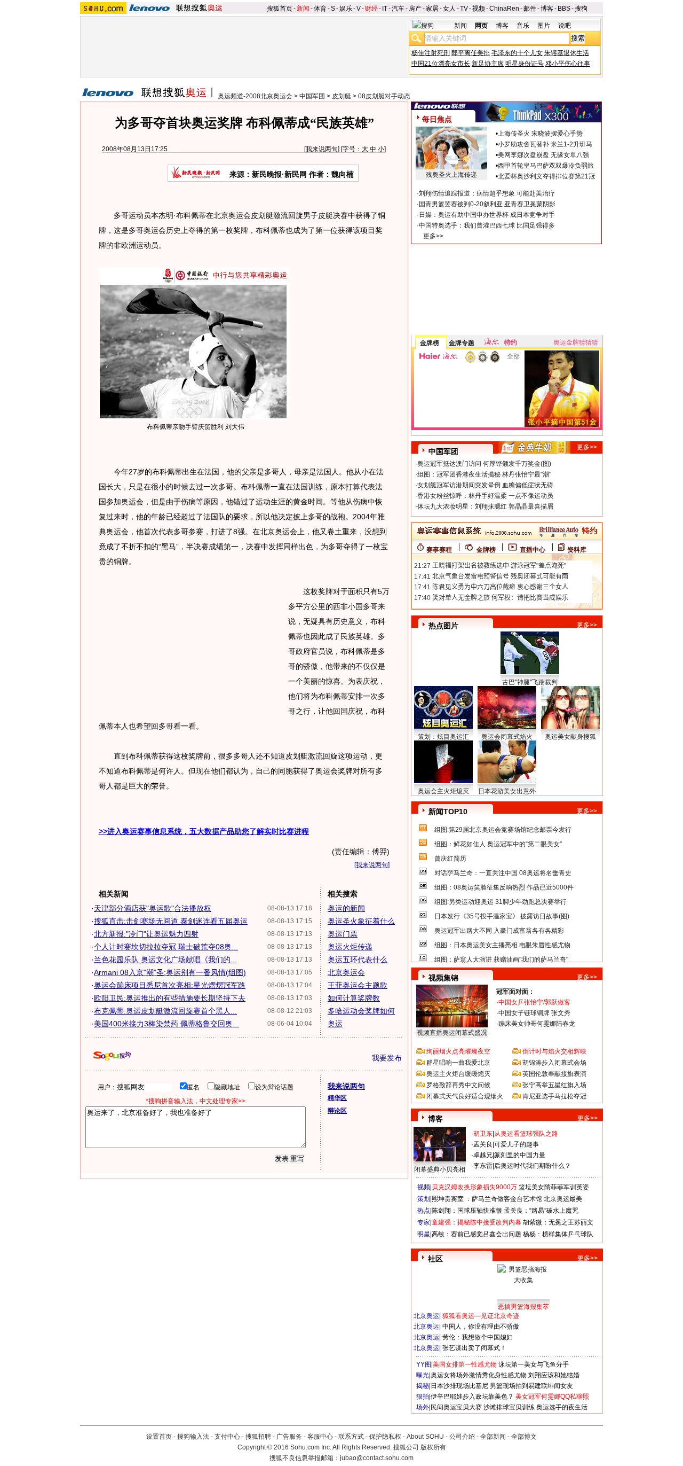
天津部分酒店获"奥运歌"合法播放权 (152, 908)
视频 (478, 8)
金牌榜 (429, 343)
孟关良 (483, 1144)
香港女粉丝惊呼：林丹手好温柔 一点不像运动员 (485, 496)
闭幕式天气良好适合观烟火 (464, 1096)
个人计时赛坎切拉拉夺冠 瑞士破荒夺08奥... (166, 946)
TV (464, 8)
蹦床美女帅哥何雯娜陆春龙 (536, 1023)
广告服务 (289, 1436)
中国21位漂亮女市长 (440, 63)
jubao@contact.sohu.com (377, 1458)
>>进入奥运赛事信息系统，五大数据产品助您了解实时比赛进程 (204, 831)
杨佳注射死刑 (430, 53)
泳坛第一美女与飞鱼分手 (533, 1364)
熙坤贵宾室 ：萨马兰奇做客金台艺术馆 (487, 1199)
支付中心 (227, 1436)
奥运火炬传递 (350, 946)
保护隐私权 (385, 1436)
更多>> (433, 236)
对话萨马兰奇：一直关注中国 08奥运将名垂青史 (502, 873)
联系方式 (351, 1436)
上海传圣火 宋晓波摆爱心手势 (540, 133)
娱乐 (345, 8)
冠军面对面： (515, 991)
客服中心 (320, 1436)
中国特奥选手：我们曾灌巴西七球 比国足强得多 (487, 225)
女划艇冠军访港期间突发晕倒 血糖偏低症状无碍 (485, 485)
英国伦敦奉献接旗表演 (554, 1074)
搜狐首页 (279, 8)
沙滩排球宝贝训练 (509, 1407)
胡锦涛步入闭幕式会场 (554, 1062)
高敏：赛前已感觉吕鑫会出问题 (476, 1234)
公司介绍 (462, 1436)
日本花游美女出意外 (507, 791)
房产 (415, 8)
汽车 (398, 8)
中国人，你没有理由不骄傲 (480, 1326)
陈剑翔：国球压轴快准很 (467, 1210)
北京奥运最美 (563, 1199)
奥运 (335, 1023)
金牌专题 (461, 343)
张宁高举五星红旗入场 (554, 1085)
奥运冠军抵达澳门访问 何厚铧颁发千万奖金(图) (484, 463)
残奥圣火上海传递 (451, 174)
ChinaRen (504, 8)
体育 (320, 8)
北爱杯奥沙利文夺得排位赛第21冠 (546, 176)
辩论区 (337, 1110)
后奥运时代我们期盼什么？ (532, 1165)
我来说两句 (322, 149)
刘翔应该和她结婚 (553, 1375)
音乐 (523, 25)
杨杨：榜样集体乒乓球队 (558, 1234)
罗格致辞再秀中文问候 (458, 1085)
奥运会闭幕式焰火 (507, 736)
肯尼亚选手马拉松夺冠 (554, 1096)
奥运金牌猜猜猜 (575, 342)
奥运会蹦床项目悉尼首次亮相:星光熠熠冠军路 (169, 985)
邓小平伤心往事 (567, 63)
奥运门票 (343, 934)
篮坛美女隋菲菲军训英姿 (554, 1187)
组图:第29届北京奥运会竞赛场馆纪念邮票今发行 (502, 829)
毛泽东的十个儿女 (517, 53)
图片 (543, 25)
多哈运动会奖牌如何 (361, 1011)
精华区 (337, 1098)
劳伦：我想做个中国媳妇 (477, 1337)
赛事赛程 (439, 549)
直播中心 (532, 549)
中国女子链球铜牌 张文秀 (534, 1013)
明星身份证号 (524, 63)
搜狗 (581, 8)
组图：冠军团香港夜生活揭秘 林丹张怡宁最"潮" (484, 474)
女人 (449, 8)
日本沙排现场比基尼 (459, 1386)
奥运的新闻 (346, 908)
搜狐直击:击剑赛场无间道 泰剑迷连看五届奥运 (171, 921)
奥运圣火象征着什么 (361, 921)
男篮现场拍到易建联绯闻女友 (531, 1386)
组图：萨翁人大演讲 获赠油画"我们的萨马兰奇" (501, 959)
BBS (564, 8)
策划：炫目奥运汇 (443, 736)
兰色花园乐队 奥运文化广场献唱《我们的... (165, 959)
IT (384, 8)
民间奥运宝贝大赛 (456, 1407)
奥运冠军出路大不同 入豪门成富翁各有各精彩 (499, 930)
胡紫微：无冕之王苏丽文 (558, 1222)
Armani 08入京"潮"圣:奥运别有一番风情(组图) (170, 972)
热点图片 (443, 625)
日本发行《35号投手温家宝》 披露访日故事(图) (501, 916)
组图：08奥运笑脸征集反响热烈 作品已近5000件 (504, 887)
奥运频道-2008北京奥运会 (255, 96)
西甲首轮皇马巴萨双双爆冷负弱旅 (546, 165)
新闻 (303, 8)
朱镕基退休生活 (566, 53)
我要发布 (387, 1058)
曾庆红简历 (450, 858)
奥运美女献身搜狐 (570, 736)
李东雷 (483, 1165)
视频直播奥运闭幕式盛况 (452, 1032)
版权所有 (433, 1447)
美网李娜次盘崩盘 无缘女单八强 (543, 155)
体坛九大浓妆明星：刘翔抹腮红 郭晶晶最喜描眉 (485, 506)
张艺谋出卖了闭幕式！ (474, 1348)
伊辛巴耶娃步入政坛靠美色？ (472, 1396)
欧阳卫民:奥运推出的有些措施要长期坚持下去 (169, 998)
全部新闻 (493, 1436)
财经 (371, 8)
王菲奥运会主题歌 (357, 985)
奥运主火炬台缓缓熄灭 (458, 1074)
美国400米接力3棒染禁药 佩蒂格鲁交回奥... (166, 1023)
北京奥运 (426, 1316)
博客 (547, 8)
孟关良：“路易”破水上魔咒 (541, 1210)
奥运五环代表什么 (357, 959)
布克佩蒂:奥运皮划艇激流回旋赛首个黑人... (165, 1011)
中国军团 (312, 96)
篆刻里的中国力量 (519, 1155)
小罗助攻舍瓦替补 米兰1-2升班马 (545, 144)
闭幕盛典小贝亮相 (439, 1169)
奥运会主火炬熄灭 (443, 791)
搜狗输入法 (193, 1436)
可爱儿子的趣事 (516, 1144)
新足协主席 (488, 63)
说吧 (564, 25)
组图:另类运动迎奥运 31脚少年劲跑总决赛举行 (500, 902)
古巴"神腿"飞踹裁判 (530, 682)
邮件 (529, 8)
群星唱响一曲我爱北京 (458, 1062)
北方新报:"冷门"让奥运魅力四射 (146, 934)
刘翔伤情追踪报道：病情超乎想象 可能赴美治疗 (487, 193)
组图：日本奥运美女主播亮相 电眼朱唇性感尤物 (502, 945)
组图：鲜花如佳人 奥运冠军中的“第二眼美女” (498, 844)
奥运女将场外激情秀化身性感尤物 (479, 1375)
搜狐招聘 (258, 1436)
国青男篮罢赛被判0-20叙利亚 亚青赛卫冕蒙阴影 (487, 204)
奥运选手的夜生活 (561, 1407)
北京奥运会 (346, 972)
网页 (481, 25)
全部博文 (524, 1436)
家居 (432, 8)
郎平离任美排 (470, 53)
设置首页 (159, 1436)
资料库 (576, 549)
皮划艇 (341, 96)
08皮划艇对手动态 (384, 96)
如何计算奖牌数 (354, 998)
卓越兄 (483, 1155)
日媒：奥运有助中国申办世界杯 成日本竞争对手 (487, 215)
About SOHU (425, 1436)
